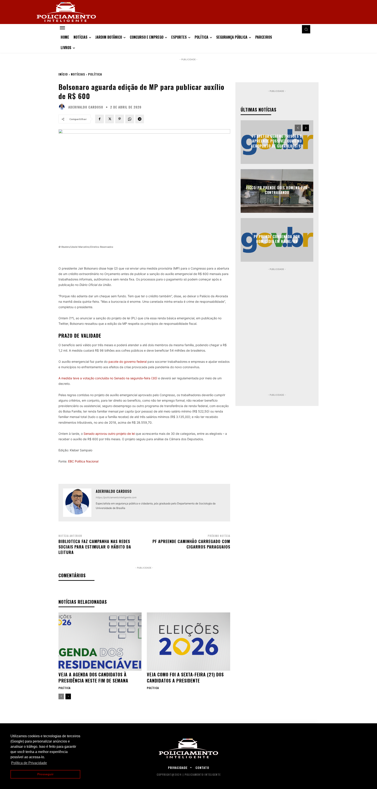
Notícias (78, 74)
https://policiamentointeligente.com (116, 497)
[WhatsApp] (129, 119)
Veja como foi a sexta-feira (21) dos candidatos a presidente (185, 677)
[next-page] (68, 696)
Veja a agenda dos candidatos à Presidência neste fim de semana (93, 677)
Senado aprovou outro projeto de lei (109, 433)
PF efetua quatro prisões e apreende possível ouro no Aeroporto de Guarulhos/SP (277, 141)
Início (63, 74)
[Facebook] (99, 119)
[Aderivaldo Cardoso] (62, 107)
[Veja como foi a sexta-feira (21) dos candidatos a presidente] (188, 641)
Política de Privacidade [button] (29, 763)
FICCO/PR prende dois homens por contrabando (277, 190)
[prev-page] (61, 696)
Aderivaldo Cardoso (85, 107)
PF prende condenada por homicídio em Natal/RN (277, 239)
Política (95, 74)
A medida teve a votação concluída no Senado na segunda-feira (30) (107, 378)
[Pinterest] (119, 119)
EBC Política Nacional (83, 461)
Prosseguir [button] (45, 774)
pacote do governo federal (127, 361)
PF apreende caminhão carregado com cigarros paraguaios (191, 544)
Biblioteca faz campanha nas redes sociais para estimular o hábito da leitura (94, 546)
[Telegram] (139, 119)
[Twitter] (109, 119)
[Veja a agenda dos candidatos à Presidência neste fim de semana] (100, 641)
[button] (306, 29)
